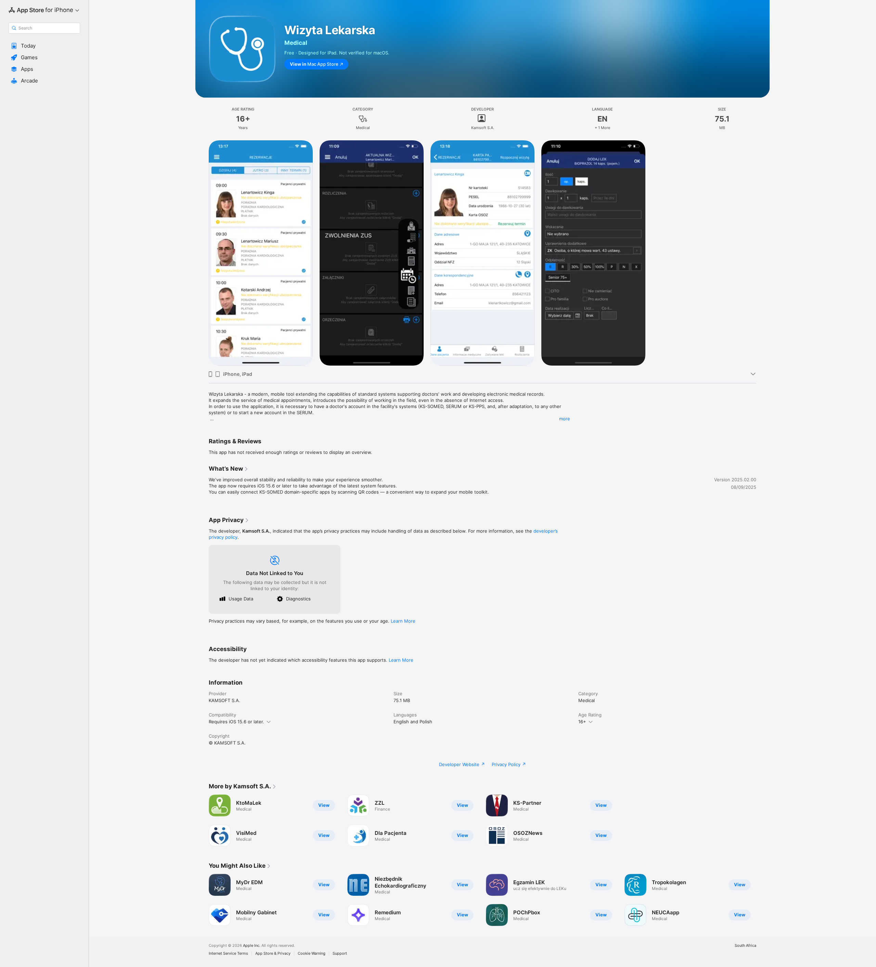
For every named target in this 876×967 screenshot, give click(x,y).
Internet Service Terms (228, 953)
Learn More (403, 621)
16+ (582, 721)
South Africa (745, 945)
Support (340, 953)
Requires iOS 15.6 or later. (236, 721)
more (564, 418)
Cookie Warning (311, 953)
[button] (44, 46)
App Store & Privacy (273, 953)
